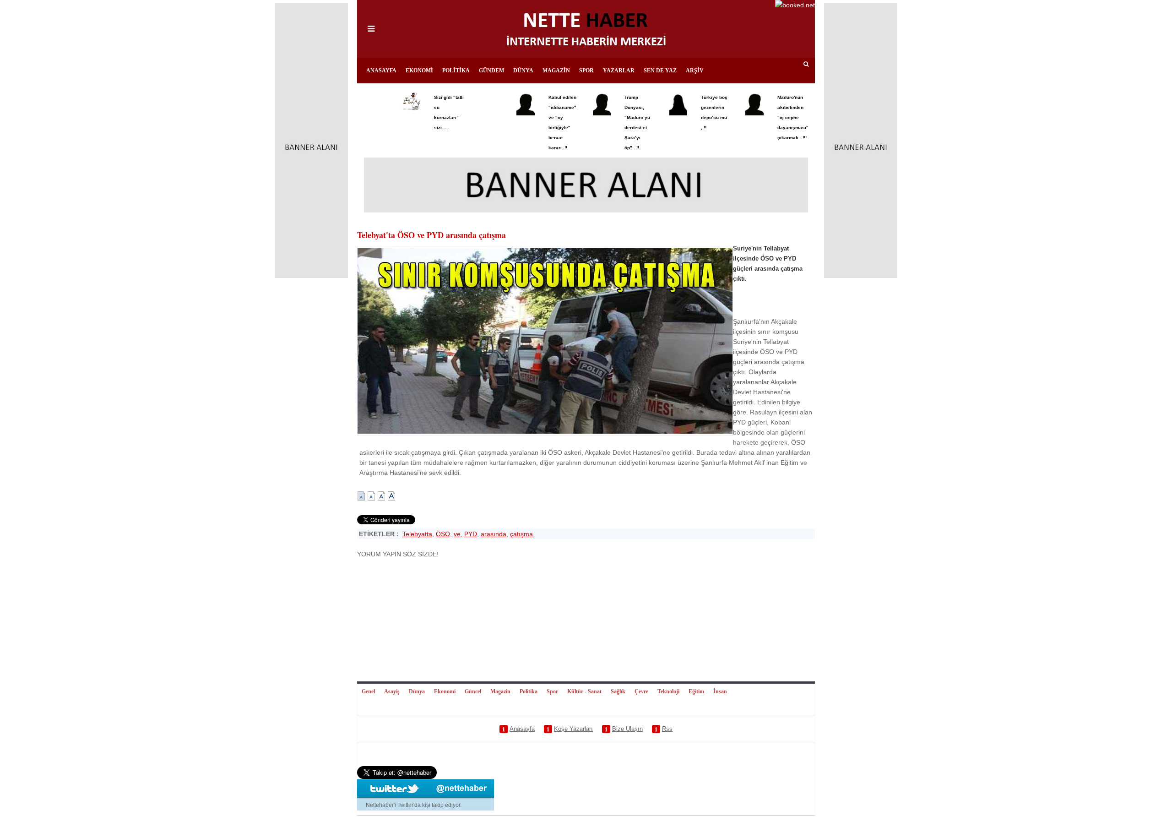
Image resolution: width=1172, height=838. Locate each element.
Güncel (473, 691)
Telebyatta (417, 534)
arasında (493, 534)
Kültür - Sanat (584, 691)
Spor (586, 70)
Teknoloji (668, 691)
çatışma (521, 534)
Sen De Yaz (660, 70)
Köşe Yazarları (573, 728)
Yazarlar (619, 70)
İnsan (720, 691)
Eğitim (696, 691)
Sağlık (618, 691)
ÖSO (443, 534)
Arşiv (695, 70)
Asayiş (392, 691)
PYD (470, 534)
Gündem (491, 70)
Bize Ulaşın (627, 728)
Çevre (641, 691)
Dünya (523, 70)
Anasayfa (381, 70)
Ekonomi (419, 70)
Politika (456, 70)
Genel (368, 691)
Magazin (556, 70)
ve (457, 534)
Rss (667, 728)
